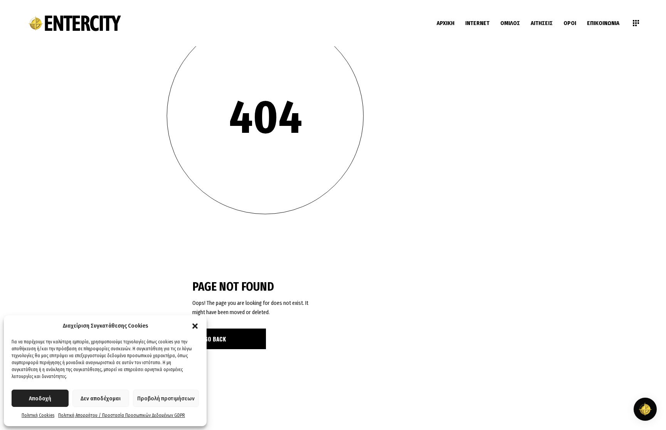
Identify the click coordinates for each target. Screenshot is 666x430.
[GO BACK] (229, 339)
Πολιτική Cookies (38, 415)
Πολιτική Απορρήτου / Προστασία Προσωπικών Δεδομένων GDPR (121, 415)
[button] (195, 326)
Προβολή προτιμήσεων (166, 398)
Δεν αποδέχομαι (101, 398)
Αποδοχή (40, 398)
